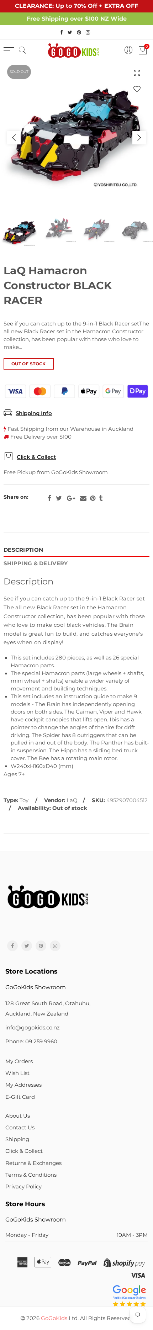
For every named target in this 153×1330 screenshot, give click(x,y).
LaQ (72, 800)
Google (71, 498)
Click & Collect (36, 457)
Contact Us (20, 1127)
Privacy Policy (23, 1186)
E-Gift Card (20, 1097)
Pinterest (92, 498)
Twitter (59, 498)
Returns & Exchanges (33, 1163)
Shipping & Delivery (36, 563)
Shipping (17, 1139)
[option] (76, 137)
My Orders (19, 1061)
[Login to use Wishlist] (137, 89)
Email (83, 498)
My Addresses (23, 1085)
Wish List (17, 1073)
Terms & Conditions (31, 1175)
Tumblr (100, 498)
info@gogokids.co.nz (32, 1027)
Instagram (55, 945)
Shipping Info (34, 413)
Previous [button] (14, 137)
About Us (17, 1116)
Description (23, 550)
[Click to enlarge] (137, 73)
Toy (24, 800)
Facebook (49, 498)
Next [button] (139, 137)
